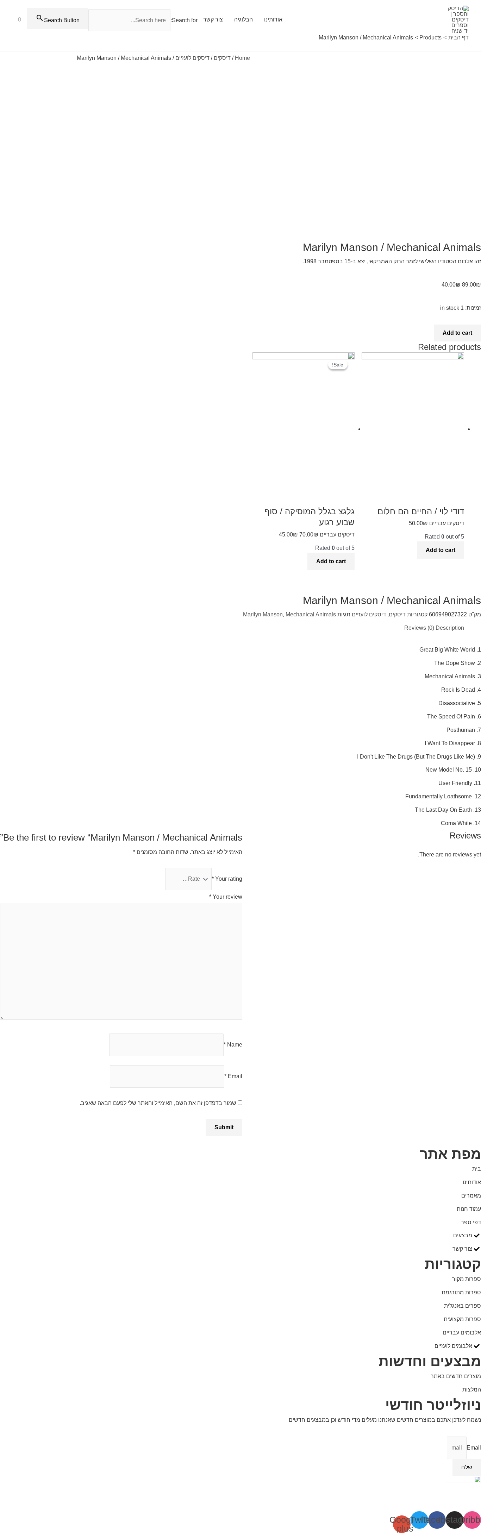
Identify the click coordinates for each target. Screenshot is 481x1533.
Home (242, 58)
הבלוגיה (243, 20)
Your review (225, 897)
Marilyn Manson (263, 614)
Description (450, 628)
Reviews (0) (419, 628)
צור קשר (213, 20)
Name (233, 1045)
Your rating (227, 879)
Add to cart (457, 333)
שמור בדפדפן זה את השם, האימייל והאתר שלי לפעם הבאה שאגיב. (158, 1103)
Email (233, 1076)
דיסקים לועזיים (192, 58)
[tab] (450, 628)
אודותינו (273, 20)
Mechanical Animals (311, 614)
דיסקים (222, 58)
